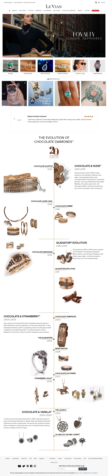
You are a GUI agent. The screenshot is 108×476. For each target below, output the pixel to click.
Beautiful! (30, 112)
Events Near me (17, 2)
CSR (85, 458)
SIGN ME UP (82, 469)
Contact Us (24, 458)
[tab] (10, 67)
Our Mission (52, 458)
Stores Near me (8, 2)
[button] (5, 35)
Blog (35, 458)
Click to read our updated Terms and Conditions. (87, 472)
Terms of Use (54, 462)
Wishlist (8, 458)
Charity (60, 458)
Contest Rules (67, 458)
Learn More (14, 93)
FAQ (30, 458)
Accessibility (15, 458)
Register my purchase (29, 2)
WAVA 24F (19, 120)
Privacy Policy (77, 458)
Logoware (41, 458)
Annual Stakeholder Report (95, 458)
